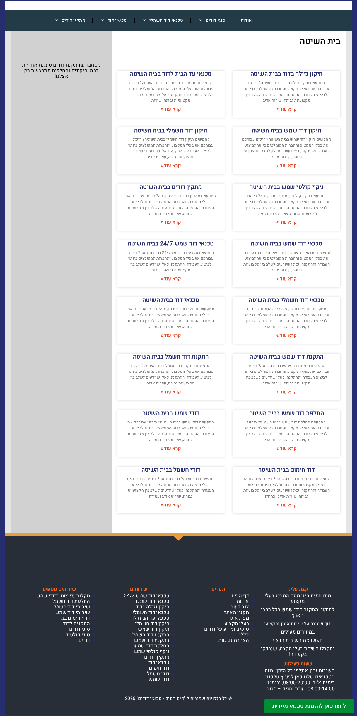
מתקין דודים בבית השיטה (171, 187)
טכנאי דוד (117, 20)
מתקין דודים (73, 20)
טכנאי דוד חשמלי (166, 20)
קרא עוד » (286, 109)
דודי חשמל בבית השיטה (171, 470)
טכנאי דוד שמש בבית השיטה (286, 243)
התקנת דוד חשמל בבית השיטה (171, 356)
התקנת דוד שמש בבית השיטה (287, 356)
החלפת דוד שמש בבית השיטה (286, 413)
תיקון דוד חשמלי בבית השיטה (171, 130)
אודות (246, 20)
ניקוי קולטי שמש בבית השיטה (286, 187)
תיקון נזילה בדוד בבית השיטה (286, 74)
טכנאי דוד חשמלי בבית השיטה (286, 300)
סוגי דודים (215, 20)
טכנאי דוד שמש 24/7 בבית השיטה (171, 243)
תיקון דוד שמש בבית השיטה (287, 130)
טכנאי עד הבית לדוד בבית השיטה (171, 74)
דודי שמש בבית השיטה (170, 413)
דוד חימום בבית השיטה (286, 470)
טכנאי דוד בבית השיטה (171, 300)
